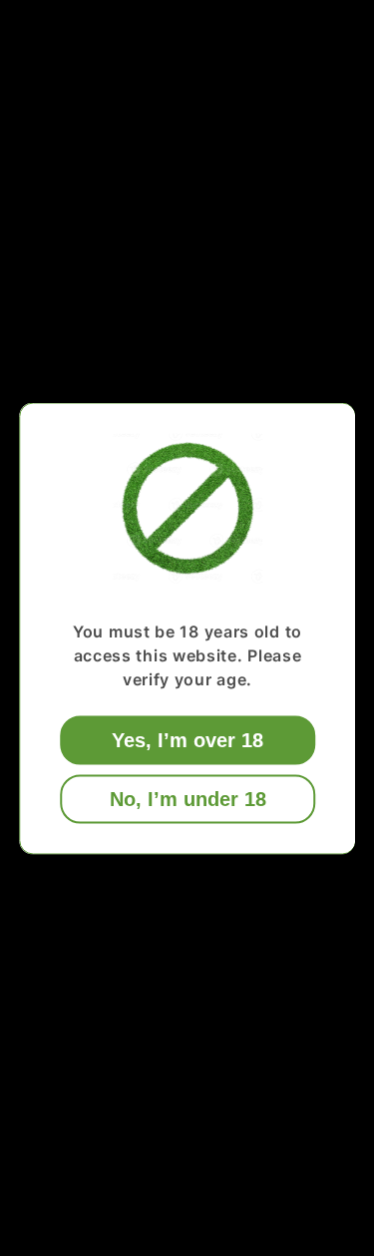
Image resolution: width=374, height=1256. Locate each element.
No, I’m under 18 (187, 798)
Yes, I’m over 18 (187, 739)
